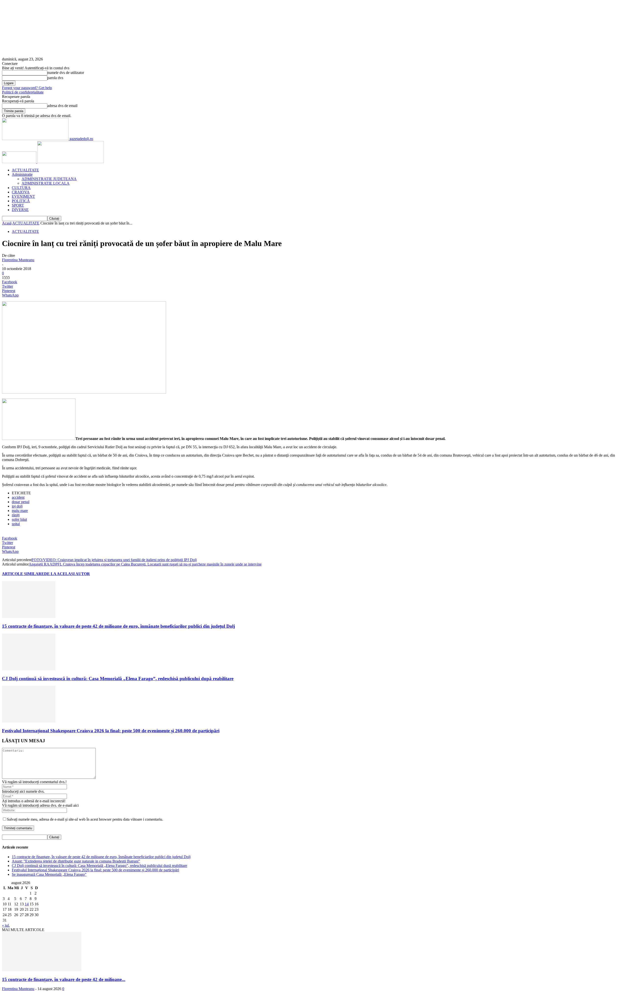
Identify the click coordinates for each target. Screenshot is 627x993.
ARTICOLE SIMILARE (23, 574)
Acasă (7, 223)
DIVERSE (20, 210)
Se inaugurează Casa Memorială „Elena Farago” (49, 874)
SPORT (18, 205)
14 (27, 904)
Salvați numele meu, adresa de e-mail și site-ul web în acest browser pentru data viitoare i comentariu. (85, 819)
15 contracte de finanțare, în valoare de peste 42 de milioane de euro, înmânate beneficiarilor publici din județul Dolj (118, 626)
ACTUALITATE (25, 170)
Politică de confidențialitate (23, 92)
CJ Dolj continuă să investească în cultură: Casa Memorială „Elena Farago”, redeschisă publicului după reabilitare (117, 678)
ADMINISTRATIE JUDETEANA (49, 179)
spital (16, 524)
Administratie (22, 174)
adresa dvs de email (62, 106)
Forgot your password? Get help (27, 88)
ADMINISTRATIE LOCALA (46, 183)
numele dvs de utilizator (65, 73)
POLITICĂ (21, 201)
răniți (16, 515)
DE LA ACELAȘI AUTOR (67, 574)
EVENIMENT (23, 196)
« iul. (6, 925)
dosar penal (20, 502)
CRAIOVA (21, 192)
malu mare (20, 510)
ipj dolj (17, 506)
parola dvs (55, 78)
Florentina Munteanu (18, 260)
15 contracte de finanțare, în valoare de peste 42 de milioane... (63, 979)
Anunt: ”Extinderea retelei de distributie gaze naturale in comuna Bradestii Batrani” (76, 861)
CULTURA (21, 188)
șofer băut (19, 519)
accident (18, 497)
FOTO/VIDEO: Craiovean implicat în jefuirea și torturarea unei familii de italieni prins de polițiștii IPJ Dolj (114, 560)
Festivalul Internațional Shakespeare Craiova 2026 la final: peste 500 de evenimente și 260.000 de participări (110, 730)
